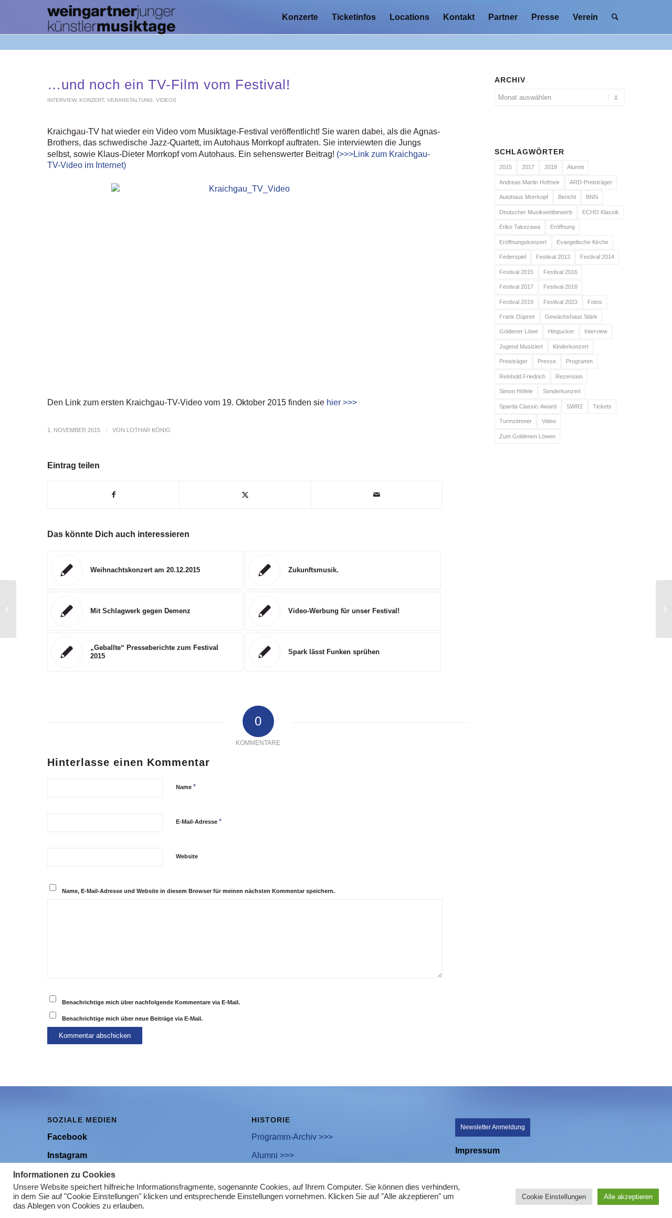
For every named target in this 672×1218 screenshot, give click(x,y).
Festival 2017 (516, 287)
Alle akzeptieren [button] (628, 1197)
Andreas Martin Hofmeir (529, 182)
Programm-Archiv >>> (292, 1136)
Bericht (567, 197)
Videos (166, 100)
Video (549, 421)
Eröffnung (562, 227)
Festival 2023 (560, 302)
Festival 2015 (516, 272)
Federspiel (512, 257)
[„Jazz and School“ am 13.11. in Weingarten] (8, 609)
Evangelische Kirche (582, 242)
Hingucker (561, 331)
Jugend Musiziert (521, 346)
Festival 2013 (553, 257)
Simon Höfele (516, 391)
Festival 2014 (597, 257)
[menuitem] (300, 17)
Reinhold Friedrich (522, 376)
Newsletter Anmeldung (492, 1127)
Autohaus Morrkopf (523, 197)
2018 (550, 167)
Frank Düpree (517, 316)
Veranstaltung (130, 100)
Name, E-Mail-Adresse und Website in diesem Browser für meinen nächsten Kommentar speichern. (198, 891)
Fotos (594, 302)
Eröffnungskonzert (523, 242)
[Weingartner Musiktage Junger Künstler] (111, 17)
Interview (61, 100)
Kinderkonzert (571, 346)
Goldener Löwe (518, 331)
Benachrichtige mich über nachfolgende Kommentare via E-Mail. (151, 1002)
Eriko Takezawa (519, 227)
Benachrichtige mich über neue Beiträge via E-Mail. (132, 1018)
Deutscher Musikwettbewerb (535, 212)
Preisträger (513, 361)
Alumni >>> (272, 1155)
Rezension (569, 376)
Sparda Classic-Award (527, 406)
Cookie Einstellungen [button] (554, 1197)
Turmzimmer (515, 421)
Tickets (602, 406)
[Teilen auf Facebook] (113, 494)
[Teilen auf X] (245, 494)
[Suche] (615, 17)
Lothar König (149, 430)
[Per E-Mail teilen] (376, 494)
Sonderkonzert (562, 391)
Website (187, 856)
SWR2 (574, 406)
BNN (592, 197)
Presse (547, 361)
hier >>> (342, 402)
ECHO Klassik (600, 212)
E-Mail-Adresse (199, 821)
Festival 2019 (516, 302)
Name (186, 787)
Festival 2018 (560, 287)
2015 (505, 167)
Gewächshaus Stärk (571, 316)
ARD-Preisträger (591, 182)
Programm (579, 361)
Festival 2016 (560, 272)
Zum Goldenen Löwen (527, 436)
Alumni (575, 167)
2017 (528, 167)
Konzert (91, 100)
